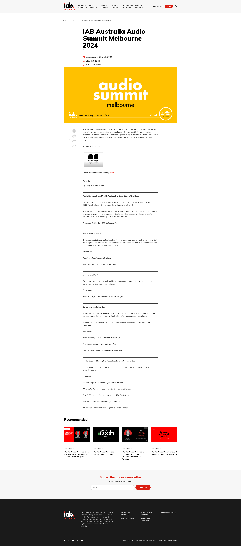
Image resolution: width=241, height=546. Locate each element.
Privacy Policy (128, 540)
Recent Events (88, 50)
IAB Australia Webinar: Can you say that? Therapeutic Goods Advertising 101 (76, 454)
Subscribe (143, 487)
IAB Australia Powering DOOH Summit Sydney (103, 453)
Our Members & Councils (128, 6)
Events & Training (104, 6)
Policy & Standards (93, 6)
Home (65, 21)
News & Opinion (115, 6)
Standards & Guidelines (146, 513)
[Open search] (176, 6)
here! (112, 172)
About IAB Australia (138, 6)
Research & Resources (82, 6)
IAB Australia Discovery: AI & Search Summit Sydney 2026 (164, 453)
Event (73, 21)
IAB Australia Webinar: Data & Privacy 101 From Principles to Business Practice (134, 455)
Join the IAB (158, 6)
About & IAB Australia (146, 519)
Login (169, 6)
